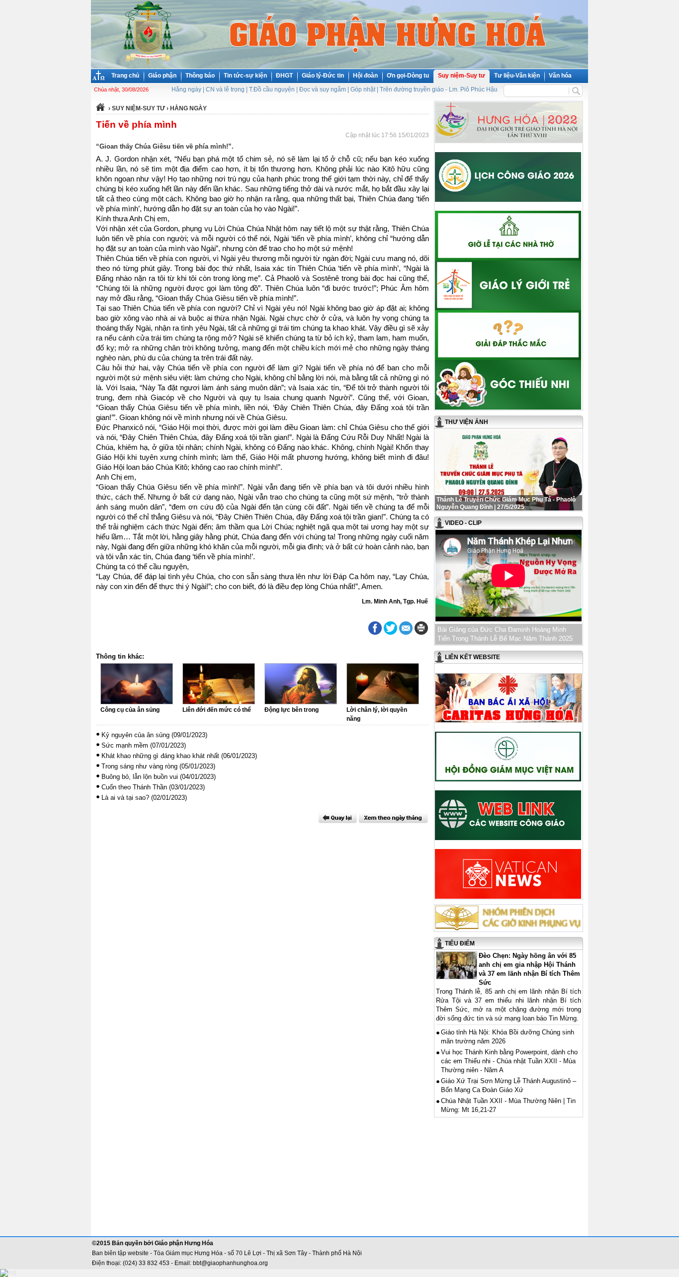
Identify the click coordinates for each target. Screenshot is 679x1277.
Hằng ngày (186, 89)
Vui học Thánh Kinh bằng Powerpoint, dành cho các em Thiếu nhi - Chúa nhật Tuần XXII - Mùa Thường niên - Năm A (509, 1061)
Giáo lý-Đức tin (323, 75)
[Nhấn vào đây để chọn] (393, 817)
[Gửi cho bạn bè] (406, 628)
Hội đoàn (365, 75)
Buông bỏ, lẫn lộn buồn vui (139, 776)
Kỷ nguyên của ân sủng (135, 735)
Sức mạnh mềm (124, 745)
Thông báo (200, 75)
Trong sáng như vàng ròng (139, 766)
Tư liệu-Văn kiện (517, 75)
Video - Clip (463, 522)
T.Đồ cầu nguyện (272, 89)
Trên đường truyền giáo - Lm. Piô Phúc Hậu (439, 89)
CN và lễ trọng (225, 89)
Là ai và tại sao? (125, 797)
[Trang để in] (421, 632)
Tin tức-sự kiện (245, 75)
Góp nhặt (362, 89)
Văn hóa (560, 75)
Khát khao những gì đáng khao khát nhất (160, 756)
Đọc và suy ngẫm (322, 89)
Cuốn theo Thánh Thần (134, 787)
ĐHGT (284, 75)
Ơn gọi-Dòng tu (408, 75)
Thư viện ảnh (466, 422)
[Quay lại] (337, 817)
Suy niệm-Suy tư (461, 75)
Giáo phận (162, 75)
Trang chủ (125, 75)
